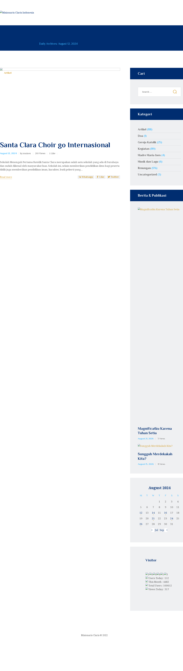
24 (171, 518)
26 (141, 524)
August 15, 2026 (146, 464)
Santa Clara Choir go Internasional (55, 145)
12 (141, 512)
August (29, 43)
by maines (25, 153)
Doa (140, 135)
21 (153, 518)
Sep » (163, 530)
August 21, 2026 (146, 438)
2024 (16, 43)
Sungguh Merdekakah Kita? (155, 456)
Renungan (144, 168)
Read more (6, 177)
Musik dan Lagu (148, 161)
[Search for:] (159, 91)
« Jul (155, 530)
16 (165, 512)
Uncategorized (147, 174)
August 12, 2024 (8, 153)
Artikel (8, 72)
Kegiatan (143, 148)
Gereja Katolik (147, 142)
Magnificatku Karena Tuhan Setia (155, 430)
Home (3, 43)
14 (153, 512)
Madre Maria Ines (149, 155)
